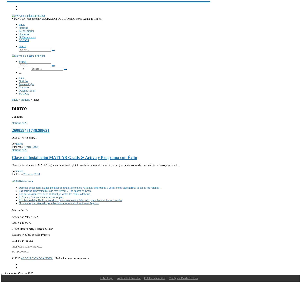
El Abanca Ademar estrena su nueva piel (41, 197)
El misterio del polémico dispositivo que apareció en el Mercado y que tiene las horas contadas (70, 200)
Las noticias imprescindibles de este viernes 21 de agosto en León (55, 190)
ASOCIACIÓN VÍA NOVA (37, 258)
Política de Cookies (154, 278)
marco (19, 143)
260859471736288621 (30, 130)
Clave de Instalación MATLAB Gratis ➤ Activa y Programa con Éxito (74, 157)
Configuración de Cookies (183, 278)
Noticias (25, 99)
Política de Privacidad (129, 278)
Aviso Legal (106, 278)
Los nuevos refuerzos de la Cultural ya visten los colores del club (54, 193)
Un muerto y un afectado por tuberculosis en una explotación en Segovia (59, 203)
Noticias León (26, 181)
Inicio (15, 99)
